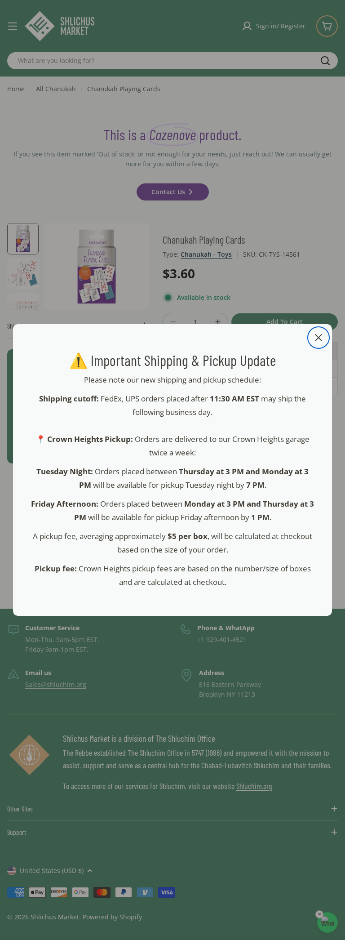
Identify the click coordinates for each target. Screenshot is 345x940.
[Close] (318, 338)
